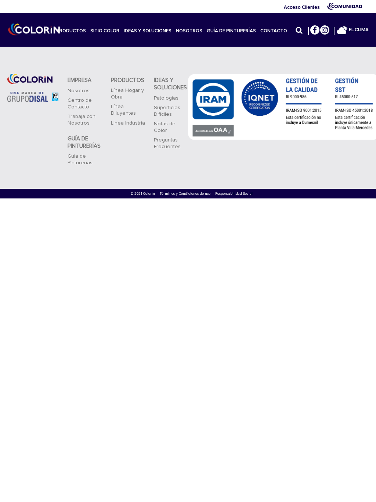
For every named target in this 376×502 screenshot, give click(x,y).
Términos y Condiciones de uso (185, 194)
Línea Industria (128, 123)
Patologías (166, 98)
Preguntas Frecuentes (167, 143)
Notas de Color (165, 127)
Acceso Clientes (302, 7)
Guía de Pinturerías (231, 31)
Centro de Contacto (80, 104)
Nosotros (189, 31)
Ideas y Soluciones (147, 31)
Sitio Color (104, 31)
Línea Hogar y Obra (127, 94)
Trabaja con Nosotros (81, 120)
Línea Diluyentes (123, 110)
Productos (71, 31)
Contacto (273, 31)
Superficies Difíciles (167, 111)
